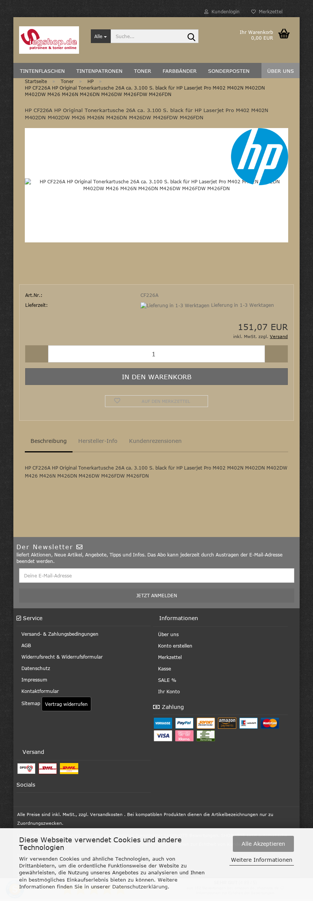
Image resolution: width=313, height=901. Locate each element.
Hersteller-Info (98, 441)
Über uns (167, 634)
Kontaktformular (39, 691)
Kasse (163, 668)
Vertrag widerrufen (66, 704)
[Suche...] (191, 36)
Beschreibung (49, 441)
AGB (25, 645)
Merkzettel (269, 11)
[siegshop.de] (49, 40)
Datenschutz (35, 668)
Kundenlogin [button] (224, 11)
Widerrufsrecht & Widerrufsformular (61, 656)
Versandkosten (106, 814)
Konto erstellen (174, 645)
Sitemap (30, 703)
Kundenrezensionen (155, 441)
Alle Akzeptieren (263, 843)
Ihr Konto (168, 691)
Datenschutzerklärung (140, 886)
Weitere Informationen (261, 859)
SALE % (166, 680)
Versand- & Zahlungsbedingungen (59, 633)
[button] (36, 353)
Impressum (33, 679)
